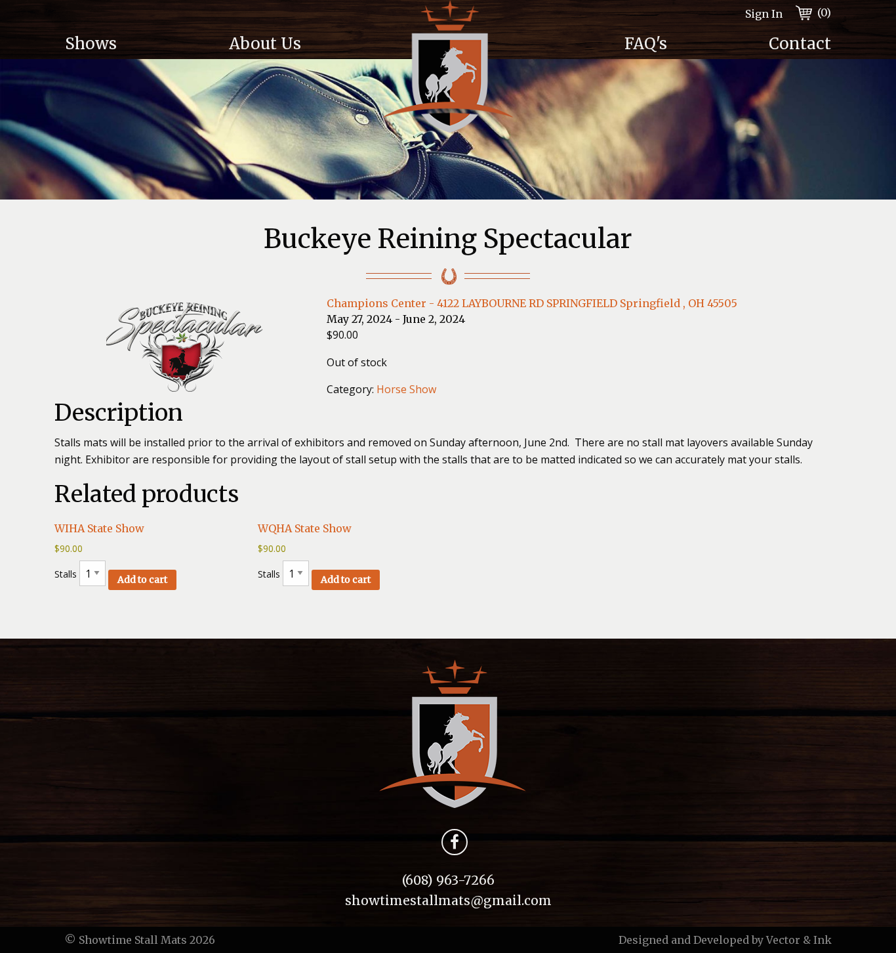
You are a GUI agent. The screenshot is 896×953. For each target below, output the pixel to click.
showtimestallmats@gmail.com (448, 900)
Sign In (764, 13)
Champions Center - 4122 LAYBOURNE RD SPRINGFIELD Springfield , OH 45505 (532, 303)
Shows (91, 43)
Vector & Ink (799, 939)
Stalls (110, 576)
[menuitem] (136, 44)
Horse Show (406, 389)
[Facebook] (454, 844)
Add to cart (142, 579)
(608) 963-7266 (448, 880)
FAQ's (645, 43)
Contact (800, 43)
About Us (265, 43)
